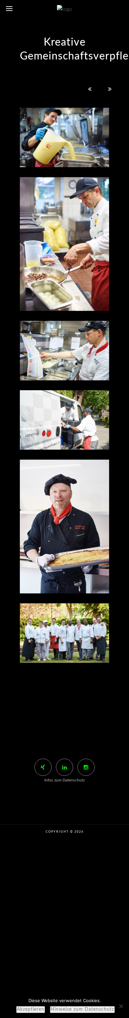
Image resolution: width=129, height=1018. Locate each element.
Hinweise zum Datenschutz (82, 1009)
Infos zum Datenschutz (64, 780)
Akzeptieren (30, 1009)
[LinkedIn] (64, 767)
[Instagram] (86, 767)
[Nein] (120, 1006)
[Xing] (43, 767)
